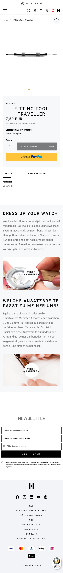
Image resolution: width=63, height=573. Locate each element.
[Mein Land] (53, 10)
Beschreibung (37, 173)
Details (8, 173)
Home (5, 20)
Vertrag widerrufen (31, 539)
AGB (31, 520)
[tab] (14, 173)
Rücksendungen (31, 515)
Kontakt (31, 534)
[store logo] (58, 10)
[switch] (56, 566)
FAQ (31, 506)
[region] (31, 3)
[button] (29, 89)
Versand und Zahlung (31, 511)
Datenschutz (54, 464)
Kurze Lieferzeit (34, 3)
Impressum (31, 529)
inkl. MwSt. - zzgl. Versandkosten (20, 123)
